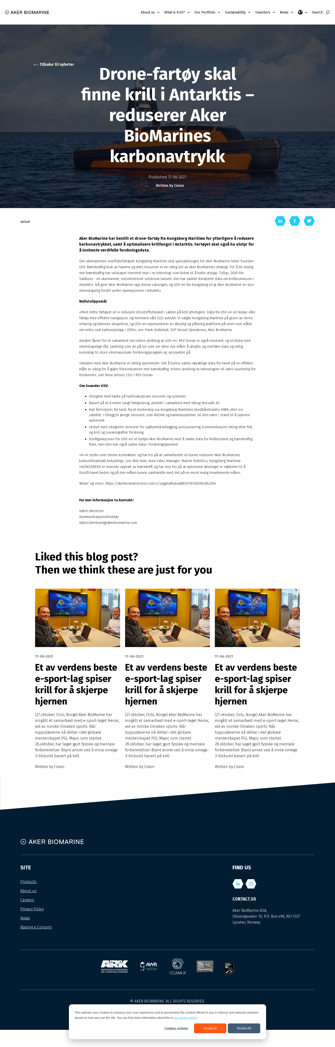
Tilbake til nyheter (56, 64)
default (25, 222)
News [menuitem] (284, 12)
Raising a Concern (36, 927)
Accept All (210, 1028)
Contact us (244, 898)
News (25, 918)
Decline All (244, 1028)
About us (28, 890)
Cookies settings (176, 1028)
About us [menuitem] (148, 12)
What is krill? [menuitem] (174, 12)
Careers (27, 900)
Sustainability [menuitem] (235, 12)
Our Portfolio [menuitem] (204, 12)
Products (28, 881)
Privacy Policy (32, 909)
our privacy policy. (186, 1018)
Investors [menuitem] (262, 12)
